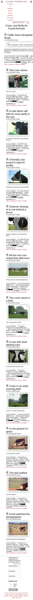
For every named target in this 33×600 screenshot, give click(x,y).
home (7, 594)
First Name (12, 571)
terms (13, 597)
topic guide (18, 594)
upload (26, 596)
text (15, 586)
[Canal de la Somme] (7, 285)
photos (10, 11)
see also (10, 20)
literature (10, 8)
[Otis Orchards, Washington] (13, 97)
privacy (19, 597)
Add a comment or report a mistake (14, 64)
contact (12, 594)
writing (16, 596)
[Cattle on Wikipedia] (26, 56)
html (15, 584)
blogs (21, 596)
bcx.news (10, 4)
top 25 (25, 594)
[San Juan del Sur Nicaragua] (17, 57)
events (10, 13)
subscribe (10, 15)
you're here (10, 18)
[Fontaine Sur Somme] (20, 327)
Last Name (12, 576)
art (10, 6)
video (11, 596)
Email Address (13, 566)
